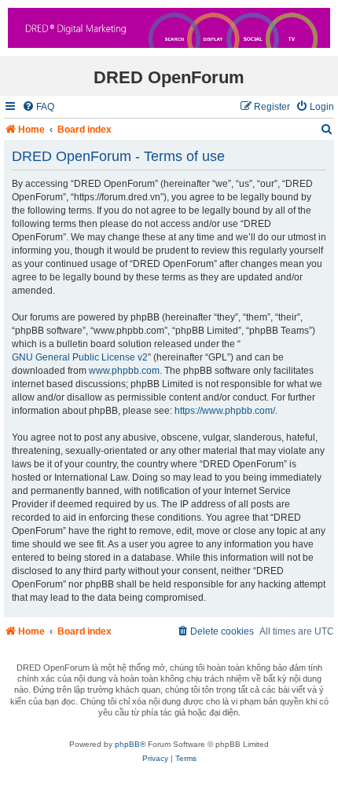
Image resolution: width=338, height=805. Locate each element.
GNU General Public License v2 (80, 357)
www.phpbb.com (124, 370)
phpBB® (130, 744)
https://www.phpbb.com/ (225, 410)
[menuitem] (38, 107)
